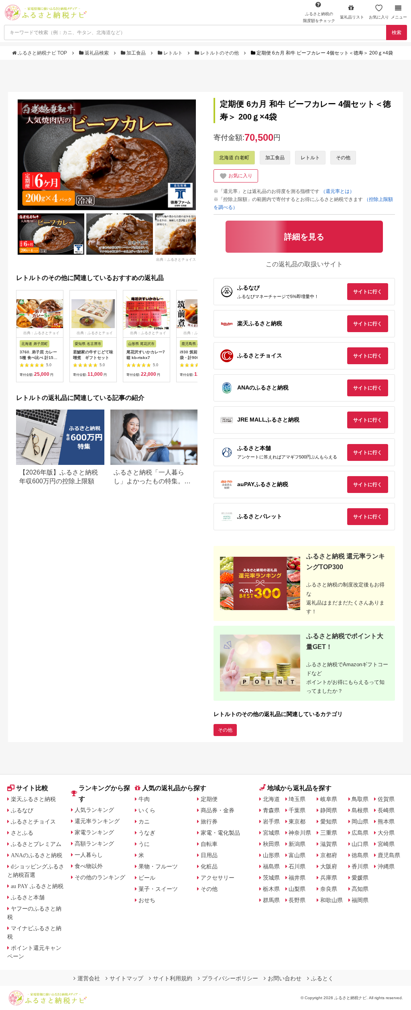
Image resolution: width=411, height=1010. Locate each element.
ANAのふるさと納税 (36, 855)
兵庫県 (328, 877)
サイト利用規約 (172, 978)
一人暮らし (89, 855)
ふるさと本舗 (28, 897)
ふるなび (22, 810)
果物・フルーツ (158, 866)
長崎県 (386, 810)
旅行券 (209, 821)
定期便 (209, 799)
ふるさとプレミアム (36, 844)
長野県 (297, 900)
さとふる (22, 833)
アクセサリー (217, 877)
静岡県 (328, 810)
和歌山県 (331, 900)
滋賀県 (328, 844)
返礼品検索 (96, 53)
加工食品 (136, 53)
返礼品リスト (352, 17)
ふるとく (322, 978)
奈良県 (328, 889)
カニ (144, 821)
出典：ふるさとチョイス (176, 259)
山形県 (271, 855)
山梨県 (297, 889)
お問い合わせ (284, 978)
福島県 (271, 866)
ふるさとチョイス (33, 821)
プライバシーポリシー (230, 978)
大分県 (386, 833)
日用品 (209, 855)
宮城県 (271, 833)
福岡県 (360, 900)
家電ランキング (94, 832)
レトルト (173, 53)
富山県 (297, 855)
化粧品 (209, 866)
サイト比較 (32, 788)
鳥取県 (360, 799)
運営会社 (88, 978)
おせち (146, 900)
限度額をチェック (319, 17)
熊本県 (386, 821)
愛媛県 (360, 877)
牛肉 (144, 799)
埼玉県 (297, 799)
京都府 (328, 855)
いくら (146, 810)
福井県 (297, 877)
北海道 (271, 799)
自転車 (209, 844)
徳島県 (360, 855)
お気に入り (379, 17)
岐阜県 (328, 799)
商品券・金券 (217, 810)
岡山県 (360, 821)
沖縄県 (386, 866)
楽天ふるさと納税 (33, 799)
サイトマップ (126, 978)
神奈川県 (300, 833)
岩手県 (271, 821)
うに (144, 844)
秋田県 (271, 844)
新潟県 (297, 844)
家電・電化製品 (220, 833)
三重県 (328, 833)
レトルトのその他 (219, 53)
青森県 (271, 810)
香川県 (360, 866)
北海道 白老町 (234, 157)
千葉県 (297, 810)
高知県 (360, 889)
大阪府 (328, 866)
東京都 (297, 821)
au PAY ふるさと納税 (37, 886)
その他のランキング (100, 877)
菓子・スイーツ (158, 889)
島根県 (360, 810)
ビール (146, 877)
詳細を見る (48, 109)
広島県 (360, 833)
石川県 (297, 866)
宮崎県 (386, 844)
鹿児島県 (389, 855)
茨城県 (271, 877)
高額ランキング (94, 843)
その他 (343, 157)
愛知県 (328, 821)
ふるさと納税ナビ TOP (42, 53)
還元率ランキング (97, 821)
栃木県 (271, 889)
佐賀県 (386, 799)
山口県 (360, 844)
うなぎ (146, 833)
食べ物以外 (89, 866)
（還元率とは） (337, 191)
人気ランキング (94, 810)
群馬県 (271, 900)
